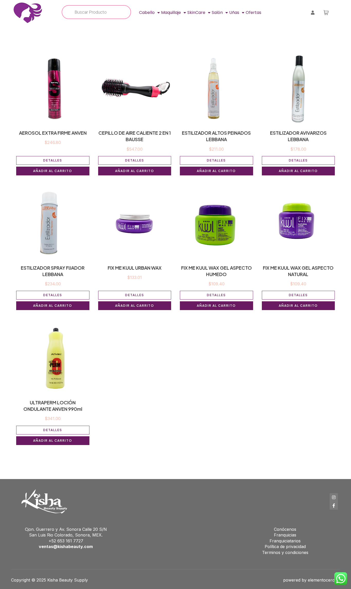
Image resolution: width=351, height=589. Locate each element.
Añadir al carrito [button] (52, 171)
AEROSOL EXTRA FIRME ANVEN (53, 133)
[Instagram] (334, 497)
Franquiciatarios (285, 540)
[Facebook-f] (334, 505)
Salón (217, 12)
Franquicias (285, 534)
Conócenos (285, 529)
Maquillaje (171, 12)
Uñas (234, 12)
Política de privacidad (285, 546)
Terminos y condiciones (285, 552)
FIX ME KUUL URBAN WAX (135, 268)
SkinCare (196, 12)
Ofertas (253, 12)
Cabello (147, 12)
